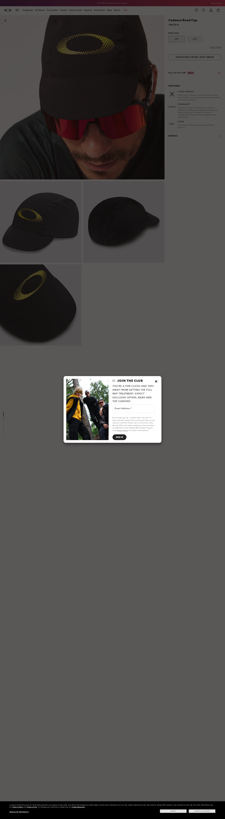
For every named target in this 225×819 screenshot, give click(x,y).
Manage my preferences (19, 812)
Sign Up (119, 437)
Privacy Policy (17, 807)
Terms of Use (32, 807)
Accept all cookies (202, 811)
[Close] (156, 381)
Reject (173, 811)
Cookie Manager (78, 807)
